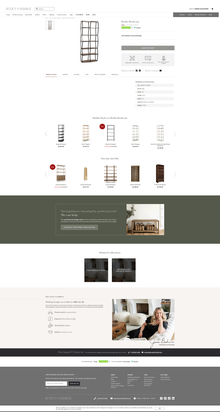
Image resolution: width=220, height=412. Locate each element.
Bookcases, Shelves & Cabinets (68, 18)
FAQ (128, 383)
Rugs (71, 14)
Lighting (51, 14)
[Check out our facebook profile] (169, 398)
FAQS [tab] (86, 74)
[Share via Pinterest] (137, 70)
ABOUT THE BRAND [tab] (100, 74)
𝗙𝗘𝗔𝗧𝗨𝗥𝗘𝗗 (79, 14)
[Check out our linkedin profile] (173, 398)
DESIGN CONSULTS (200, 14)
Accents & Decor (62, 14)
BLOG (210, 14)
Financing (130, 385)
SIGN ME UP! (74, 383)
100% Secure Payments (148, 62)
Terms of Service (149, 377)
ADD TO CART (148, 48)
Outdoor (37, 14)
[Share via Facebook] (140, 70)
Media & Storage (57, 18)
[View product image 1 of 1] (50, 25)
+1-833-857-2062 (135, 352)
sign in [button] (191, 9)
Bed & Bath (28, 14)
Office (44, 14)
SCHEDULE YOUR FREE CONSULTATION (79, 227)
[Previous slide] (46, 134)
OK (160, 408)
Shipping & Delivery (133, 377)
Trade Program (115, 383)
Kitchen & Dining (17, 14)
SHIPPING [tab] (65, 74)
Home (47, 18)
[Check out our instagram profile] (161, 398)
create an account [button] (202, 9)
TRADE (190, 14)
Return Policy (148, 381)
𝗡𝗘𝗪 (87, 14)
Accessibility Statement (148, 384)
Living (8, 14)
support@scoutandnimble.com (153, 352)
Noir (122, 25)
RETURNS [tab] (76, 74)
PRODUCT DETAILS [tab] (51, 74)
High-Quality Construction (132, 62)
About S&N (114, 377)
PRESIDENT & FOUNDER (166, 345)
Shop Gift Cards (165, 379)
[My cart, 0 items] (212, 9)
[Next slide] (175, 134)
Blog (112, 379)
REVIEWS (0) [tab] (115, 74)
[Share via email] (161, 70)
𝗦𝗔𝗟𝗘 (94, 14)
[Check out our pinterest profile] (165, 398)
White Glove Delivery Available (163, 62)
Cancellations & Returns (132, 380)
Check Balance (165, 377)
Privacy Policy (148, 379)
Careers (113, 381)
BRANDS (182, 14)
